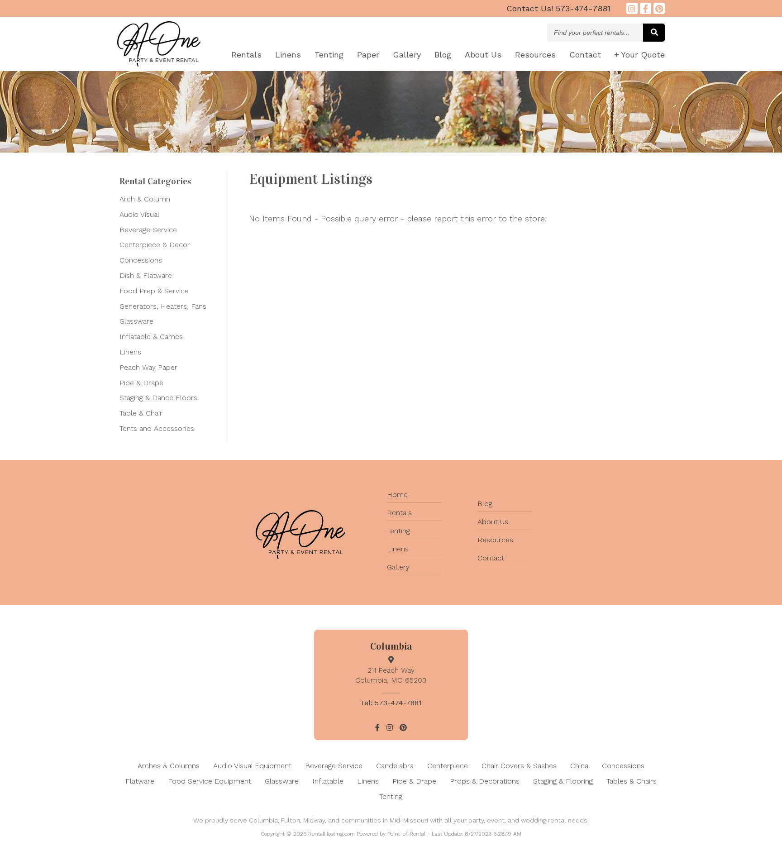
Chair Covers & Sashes (519, 765)
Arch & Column (144, 199)
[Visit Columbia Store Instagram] (632, 8)
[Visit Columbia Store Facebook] (645, 8)
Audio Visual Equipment (252, 765)
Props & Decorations (485, 781)
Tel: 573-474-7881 (391, 702)
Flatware (139, 781)
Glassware (136, 321)
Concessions (140, 260)
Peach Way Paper (148, 367)
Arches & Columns (169, 765)
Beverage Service (148, 229)
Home (397, 494)
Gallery (407, 54)
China (579, 765)
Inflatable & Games (151, 336)
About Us (492, 521)
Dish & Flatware (145, 275)
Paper (368, 54)
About (483, 54)
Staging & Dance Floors (158, 397)
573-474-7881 (558, 8)
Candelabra (395, 765)
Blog (442, 54)
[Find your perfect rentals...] (654, 33)
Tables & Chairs (631, 781)
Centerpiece (447, 765)
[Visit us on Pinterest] (659, 8)
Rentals (246, 54)
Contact (585, 54)
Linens (288, 54)
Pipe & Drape (141, 382)
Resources (535, 54)
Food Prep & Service (154, 291)
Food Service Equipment (209, 781)
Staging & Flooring (563, 781)
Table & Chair (140, 413)
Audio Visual (139, 214)
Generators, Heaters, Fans (162, 306)
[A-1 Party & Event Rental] (158, 63)
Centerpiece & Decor (154, 244)
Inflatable (327, 781)
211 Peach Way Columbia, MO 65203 (390, 675)
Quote (643, 54)
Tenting (329, 54)
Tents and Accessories (156, 428)
